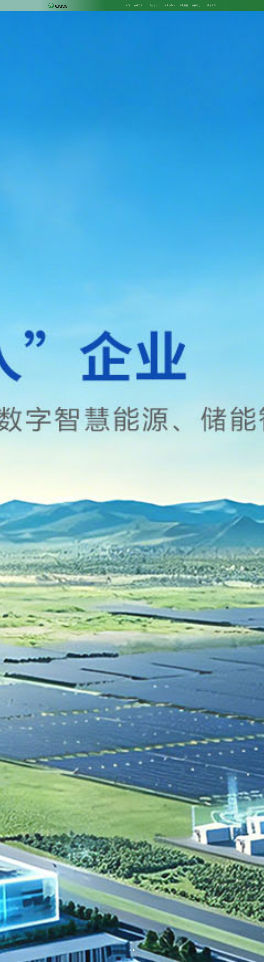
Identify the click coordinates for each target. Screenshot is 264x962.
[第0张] (130, 950)
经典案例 (184, 5)
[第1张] (134, 950)
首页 (128, 5)
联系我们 (211, 5)
